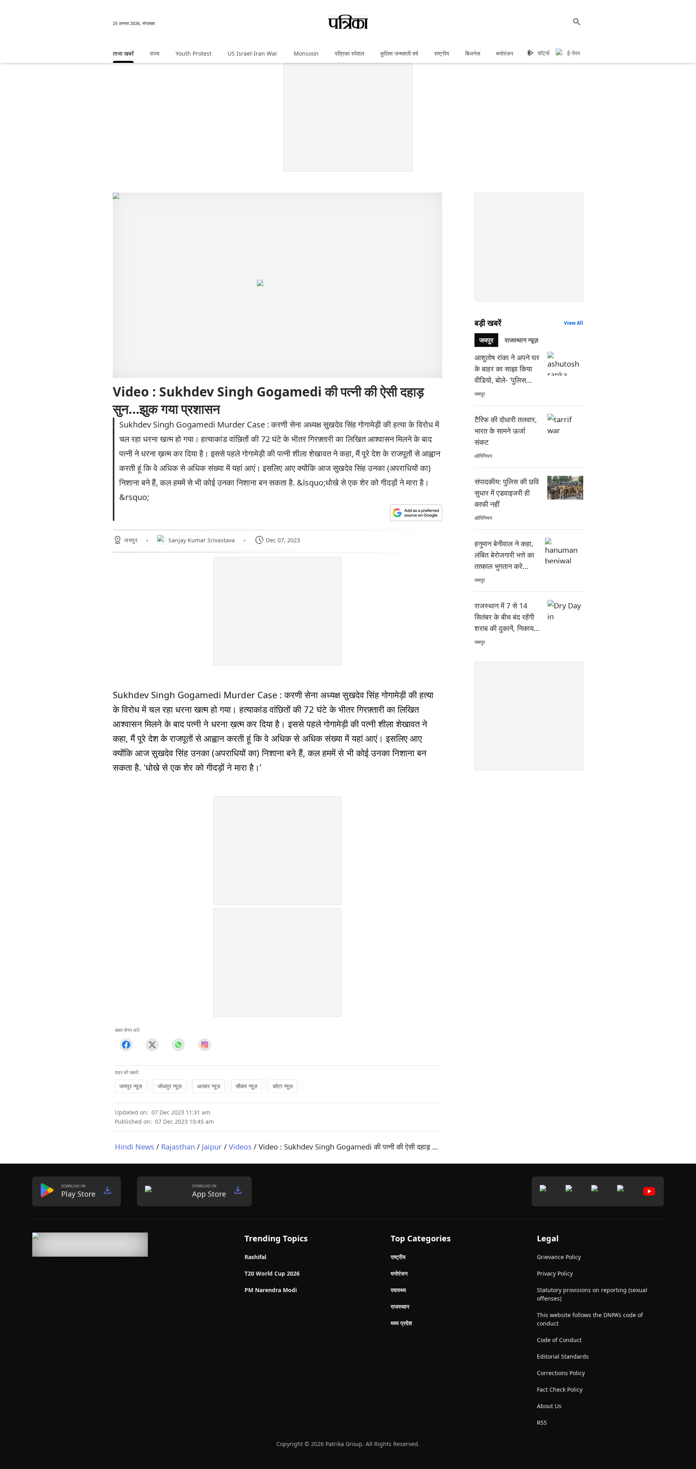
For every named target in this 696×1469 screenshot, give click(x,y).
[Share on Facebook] (126, 1044)
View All (573, 323)
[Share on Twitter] (152, 1044)
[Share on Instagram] (204, 1044)
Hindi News (134, 1146)
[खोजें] (576, 22)
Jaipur (212, 1146)
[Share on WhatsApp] (178, 1044)
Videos (240, 1146)
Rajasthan (178, 1146)
